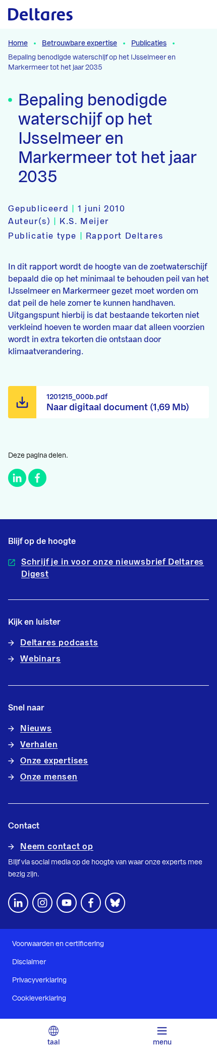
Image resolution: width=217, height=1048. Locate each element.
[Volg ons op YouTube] (67, 903)
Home (18, 43)
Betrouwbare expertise (79, 43)
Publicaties (149, 43)
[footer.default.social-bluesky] (115, 903)
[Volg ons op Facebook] (91, 903)
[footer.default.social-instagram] (42, 903)
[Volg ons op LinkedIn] (18, 903)
